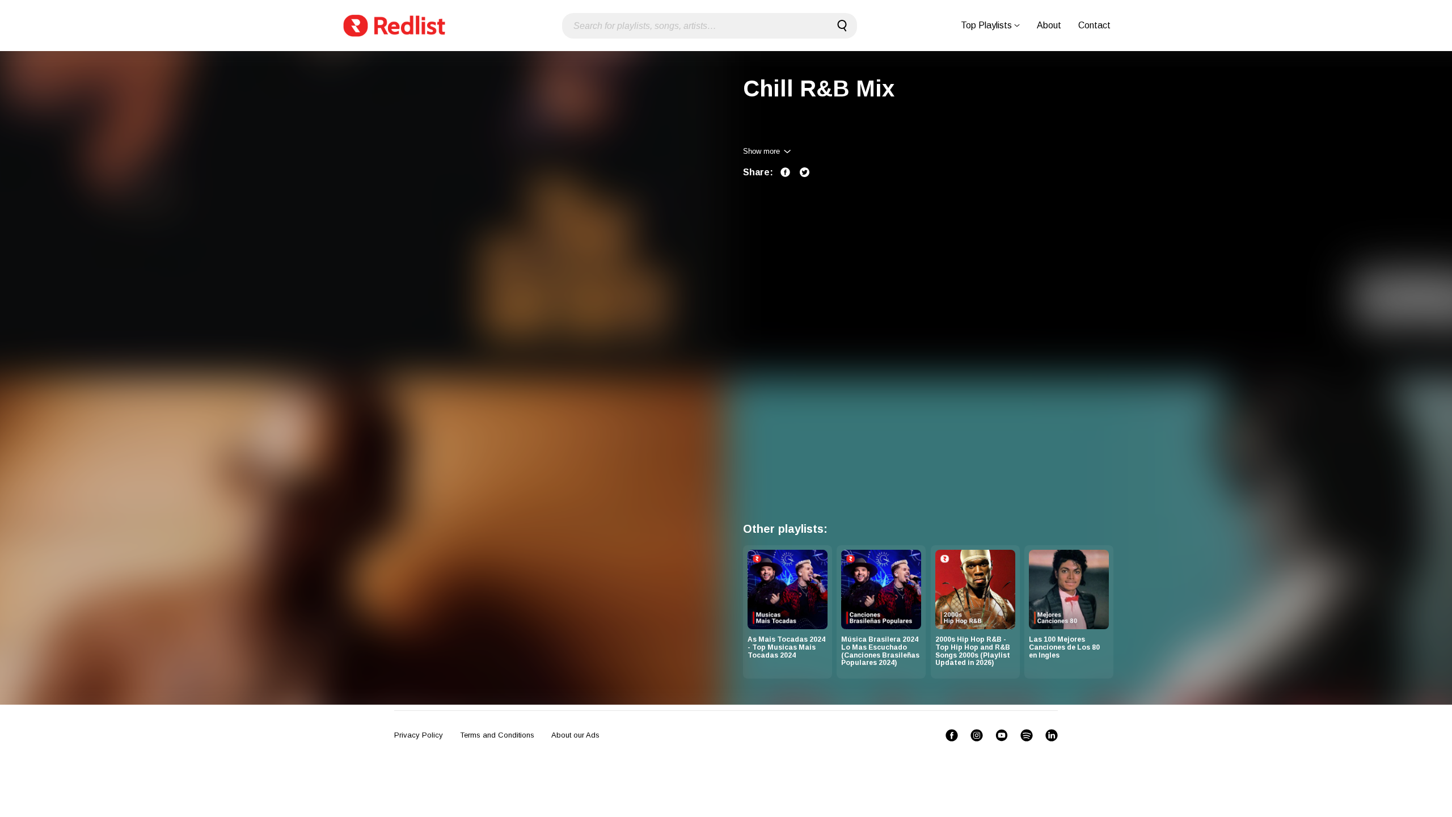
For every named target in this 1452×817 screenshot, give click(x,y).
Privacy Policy (418, 735)
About (1049, 25)
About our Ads (575, 735)
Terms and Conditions (497, 735)
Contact (1094, 25)
